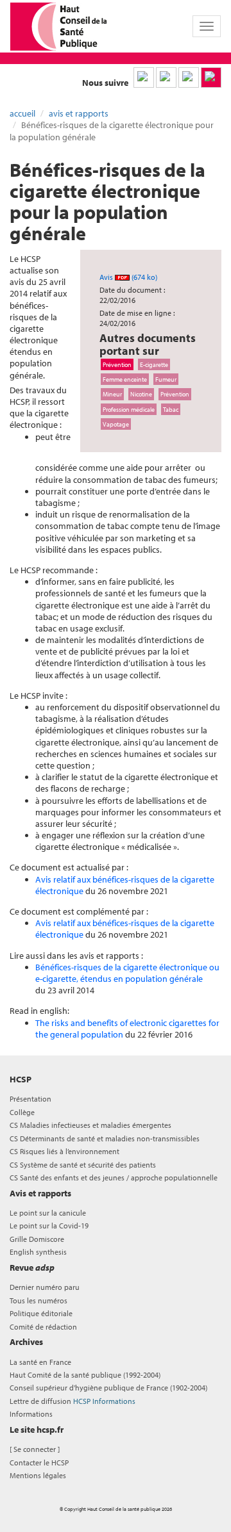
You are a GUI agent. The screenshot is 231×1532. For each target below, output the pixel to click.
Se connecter (34, 1449)
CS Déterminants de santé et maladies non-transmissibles (105, 1138)
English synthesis (38, 1252)
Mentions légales (38, 1475)
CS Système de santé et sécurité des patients (83, 1164)
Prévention (117, 364)
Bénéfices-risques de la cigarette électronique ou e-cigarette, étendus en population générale (127, 972)
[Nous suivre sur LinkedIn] (143, 77)
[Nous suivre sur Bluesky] (166, 77)
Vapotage (116, 424)
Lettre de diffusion (72, 1401)
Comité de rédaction (43, 1327)
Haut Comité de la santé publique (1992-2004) (85, 1375)
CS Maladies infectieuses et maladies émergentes (90, 1125)
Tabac (170, 409)
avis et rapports (78, 113)
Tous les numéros (38, 1300)
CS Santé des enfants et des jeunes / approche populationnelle (114, 1177)
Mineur (112, 394)
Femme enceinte (125, 379)
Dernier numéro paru (45, 1287)
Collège (22, 1112)
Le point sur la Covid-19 (49, 1225)
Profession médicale (129, 409)
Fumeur (165, 379)
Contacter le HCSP (39, 1462)
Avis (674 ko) (128, 277)
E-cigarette (154, 364)
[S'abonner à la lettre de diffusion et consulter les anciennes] (211, 77)
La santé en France (40, 1362)
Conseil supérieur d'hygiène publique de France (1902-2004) (108, 1387)
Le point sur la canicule (48, 1213)
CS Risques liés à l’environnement (64, 1151)
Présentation (30, 1099)
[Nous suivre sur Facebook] (188, 77)
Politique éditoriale (41, 1313)
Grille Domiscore (37, 1239)
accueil (22, 113)
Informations (31, 1414)
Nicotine (141, 394)
